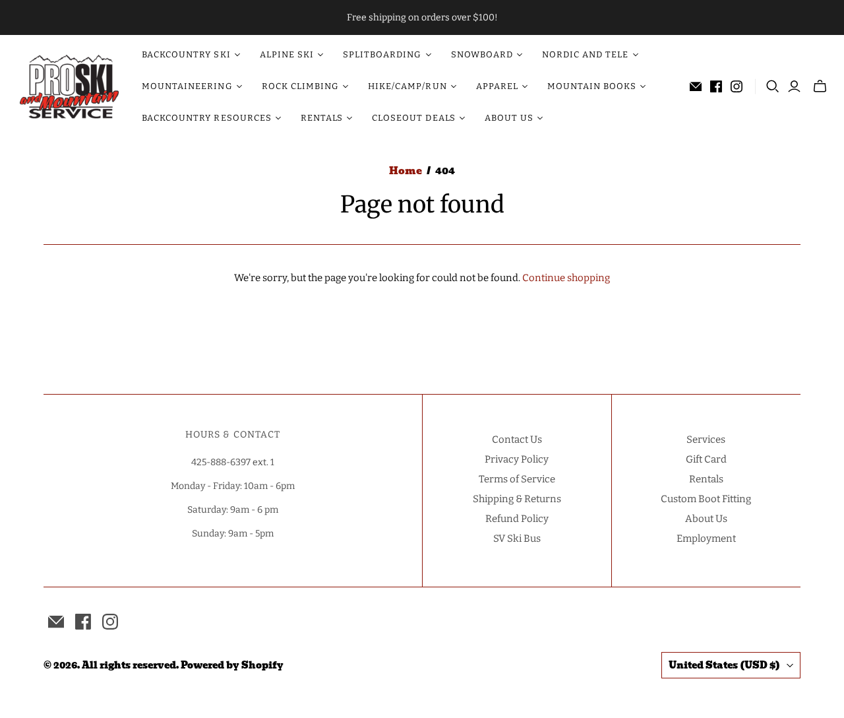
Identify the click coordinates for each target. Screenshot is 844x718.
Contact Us (517, 439)
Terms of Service (517, 479)
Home (405, 171)
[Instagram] (736, 86)
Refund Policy (517, 519)
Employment (706, 538)
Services (705, 439)
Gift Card (706, 459)
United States (724, 665)
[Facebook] (716, 86)
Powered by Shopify (232, 665)
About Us (706, 519)
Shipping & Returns (517, 499)
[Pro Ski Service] (69, 86)
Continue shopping (566, 278)
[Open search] (772, 86)
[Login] (794, 86)
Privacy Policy (517, 459)
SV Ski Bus (517, 538)
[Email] (696, 86)
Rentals (706, 479)
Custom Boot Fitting (706, 499)
